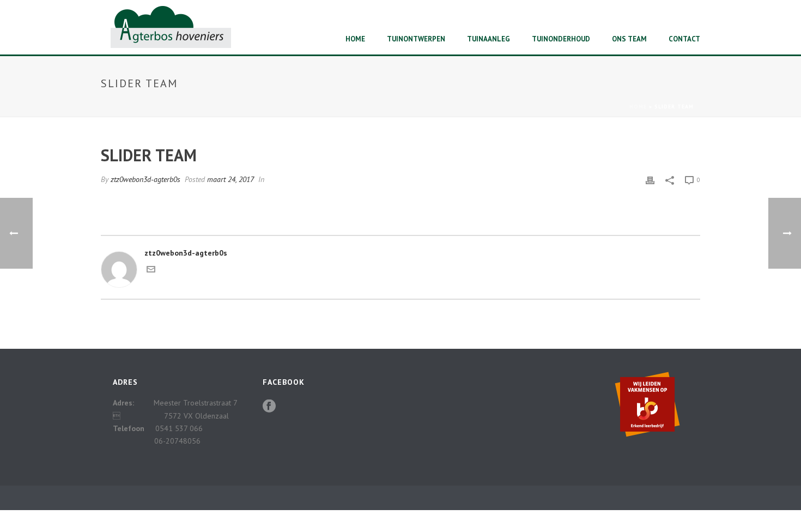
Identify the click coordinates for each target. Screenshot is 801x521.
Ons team (629, 39)
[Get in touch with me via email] (151, 271)
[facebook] (269, 406)
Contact (684, 39)
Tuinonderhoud (561, 39)
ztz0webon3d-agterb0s (145, 179)
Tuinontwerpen (416, 39)
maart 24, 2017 (230, 179)
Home (355, 39)
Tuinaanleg (488, 39)
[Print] (650, 179)
